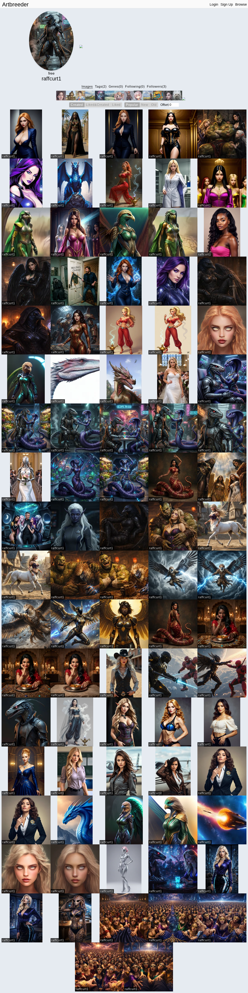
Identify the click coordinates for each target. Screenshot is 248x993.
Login (214, 4)
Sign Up (226, 4)
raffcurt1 (8, 156)
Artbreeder (15, 4)
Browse (241, 4)
